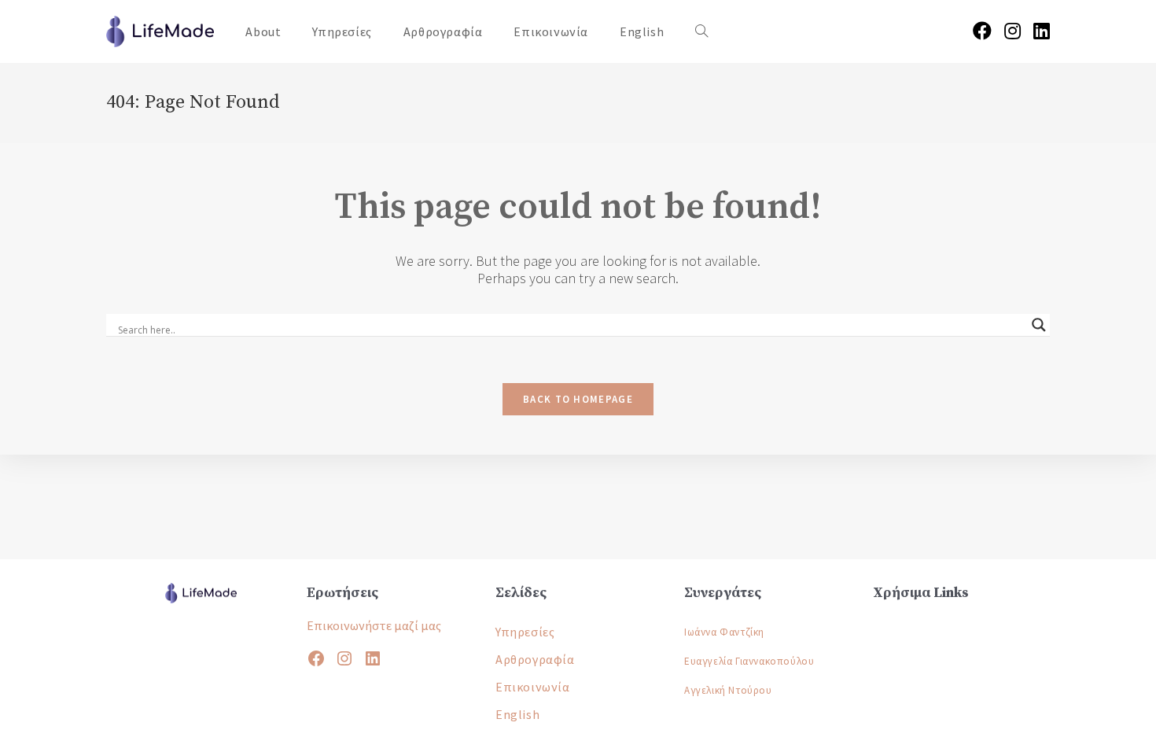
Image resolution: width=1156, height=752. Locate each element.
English (517, 714)
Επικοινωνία (532, 687)
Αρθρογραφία (535, 659)
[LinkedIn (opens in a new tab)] (1041, 31)
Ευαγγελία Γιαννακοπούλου (749, 661)
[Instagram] (344, 658)
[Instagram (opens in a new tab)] (1012, 31)
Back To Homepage (578, 399)
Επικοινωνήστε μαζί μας (374, 625)
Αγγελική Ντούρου (728, 690)
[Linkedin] (372, 658)
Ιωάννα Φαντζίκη (724, 632)
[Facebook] (316, 658)
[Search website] (701, 31)
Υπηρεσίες (524, 632)
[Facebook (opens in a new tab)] (982, 31)
